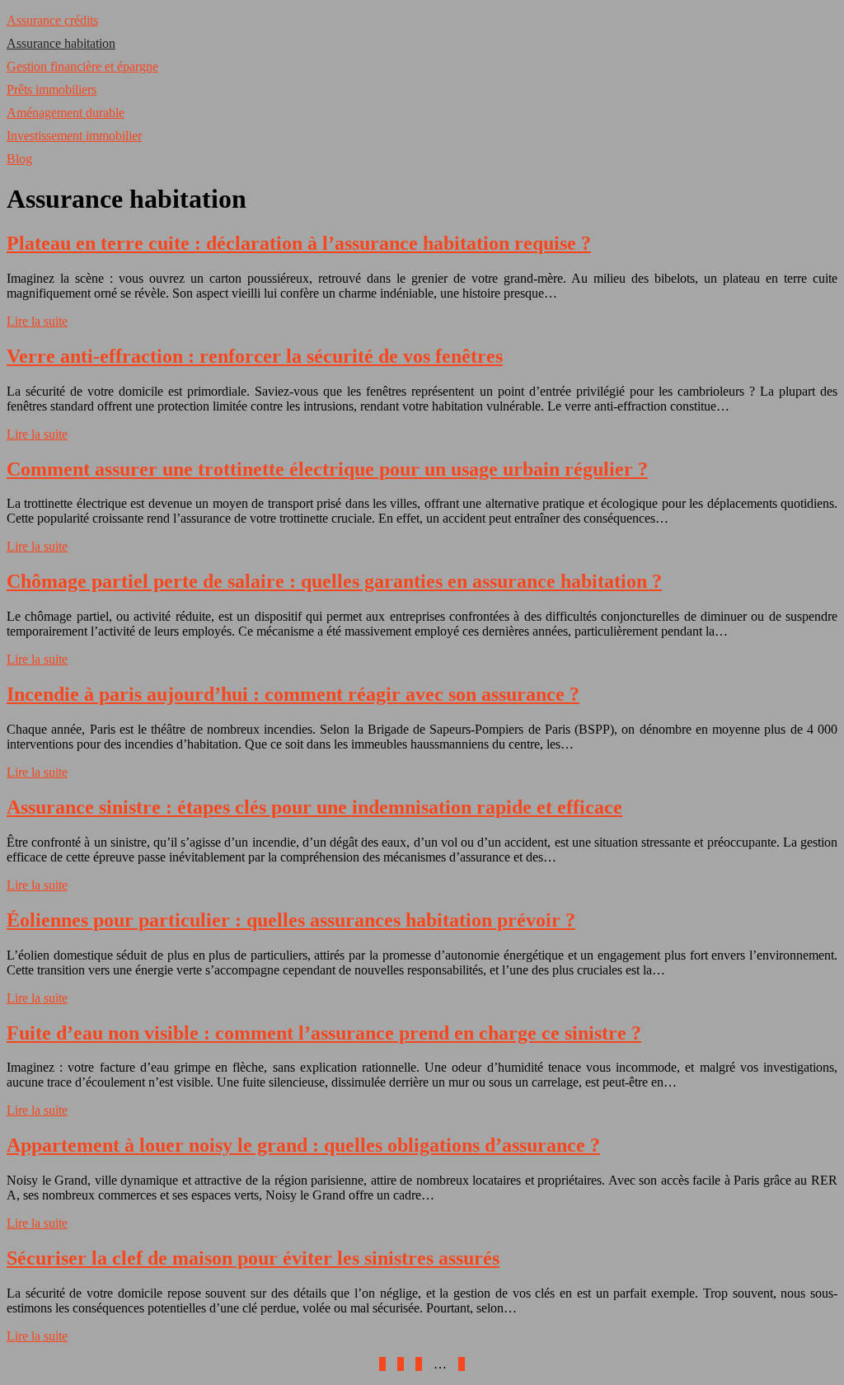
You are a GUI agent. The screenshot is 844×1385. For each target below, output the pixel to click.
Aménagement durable (65, 113)
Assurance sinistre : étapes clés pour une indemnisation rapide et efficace (314, 807)
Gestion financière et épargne (82, 66)
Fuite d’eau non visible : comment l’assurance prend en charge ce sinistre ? (324, 1033)
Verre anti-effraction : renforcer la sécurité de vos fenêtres (255, 356)
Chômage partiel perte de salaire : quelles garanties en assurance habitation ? (334, 581)
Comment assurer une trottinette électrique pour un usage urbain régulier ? (327, 469)
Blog (19, 159)
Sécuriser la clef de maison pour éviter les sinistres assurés (253, 1258)
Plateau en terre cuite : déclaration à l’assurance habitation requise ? (299, 243)
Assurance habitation (61, 43)
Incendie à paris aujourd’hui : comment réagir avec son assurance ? (293, 694)
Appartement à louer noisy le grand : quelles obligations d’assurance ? (303, 1145)
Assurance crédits (52, 20)
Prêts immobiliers (51, 89)
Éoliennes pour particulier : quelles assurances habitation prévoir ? (291, 920)
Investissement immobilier (74, 136)
